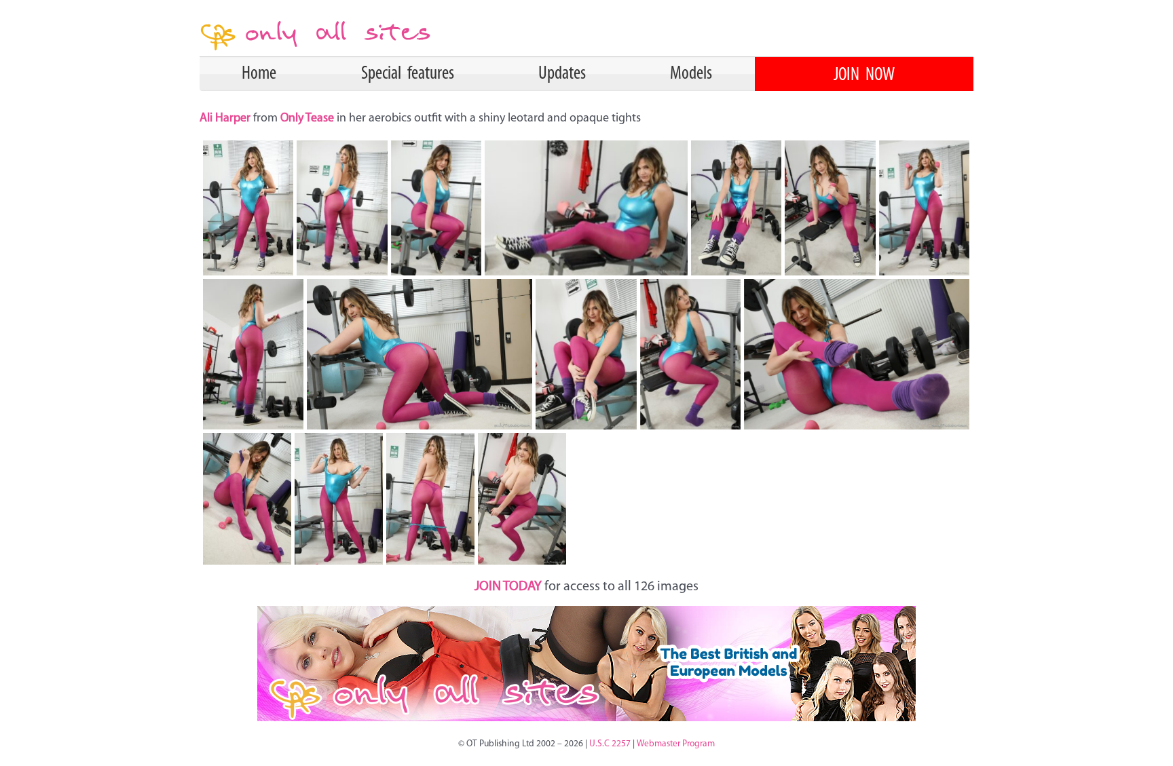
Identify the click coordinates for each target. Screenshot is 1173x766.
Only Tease (307, 119)
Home (259, 73)
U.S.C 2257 (610, 744)
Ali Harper (226, 119)
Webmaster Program (676, 744)
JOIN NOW (864, 75)
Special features (407, 73)
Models (691, 73)
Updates (562, 73)
